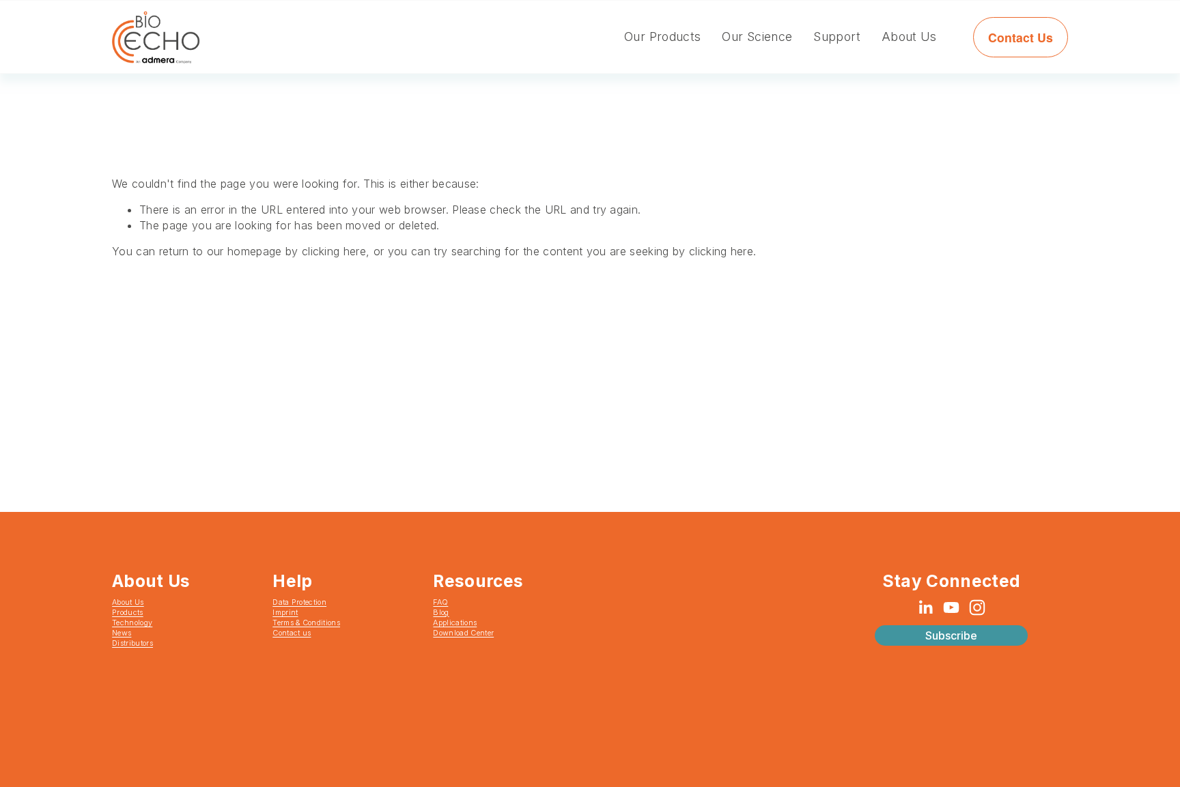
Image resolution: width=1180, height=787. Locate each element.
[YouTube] (951, 607)
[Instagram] (977, 607)
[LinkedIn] (925, 607)
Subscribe (951, 635)
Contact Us (1020, 37)
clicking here (334, 251)
